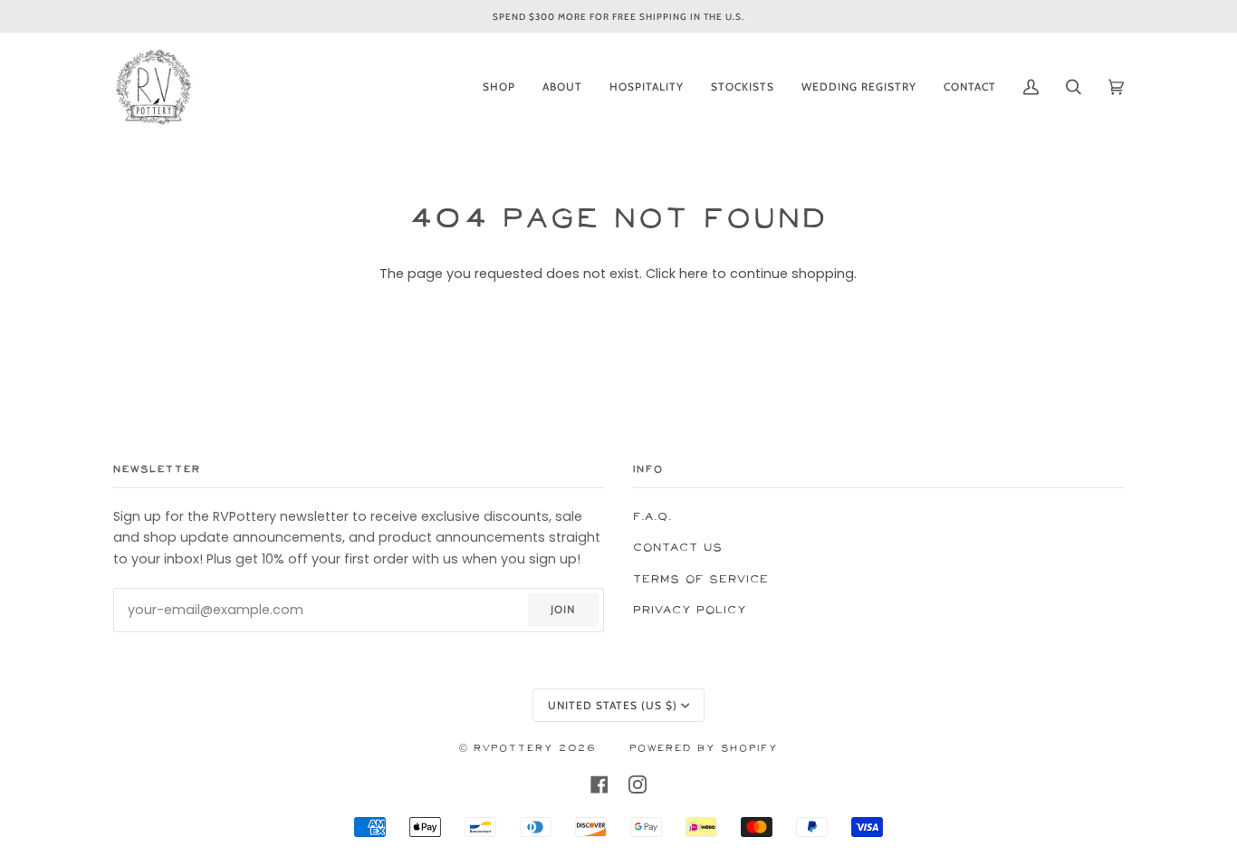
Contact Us (678, 547)
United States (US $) (612, 705)
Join (563, 609)
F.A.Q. (652, 517)
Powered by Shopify (703, 749)
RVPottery (513, 749)
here (693, 274)
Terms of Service (701, 579)
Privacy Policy (689, 610)
